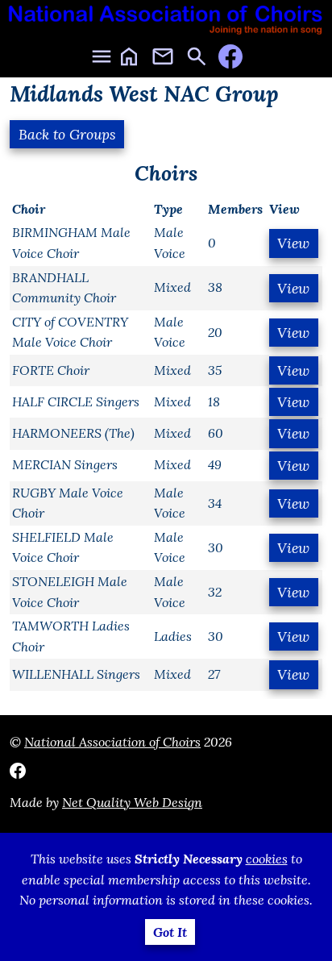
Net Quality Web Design (132, 802)
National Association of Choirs (112, 742)
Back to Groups (67, 134)
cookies (267, 859)
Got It (170, 932)
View (293, 243)
